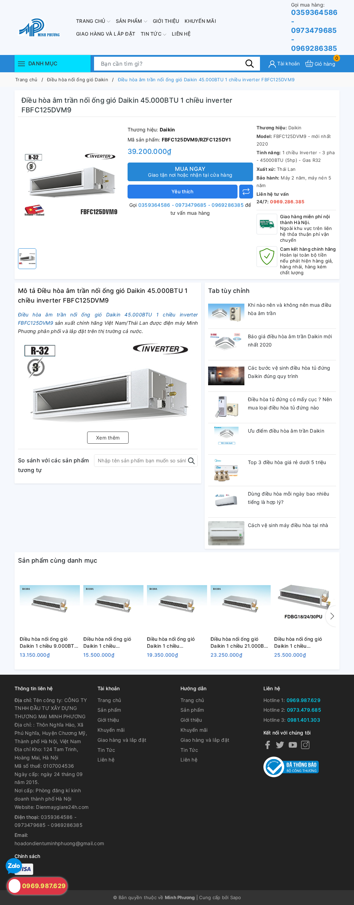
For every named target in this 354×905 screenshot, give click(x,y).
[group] (71, 184)
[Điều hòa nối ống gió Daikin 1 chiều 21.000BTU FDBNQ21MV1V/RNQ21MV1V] (241, 603)
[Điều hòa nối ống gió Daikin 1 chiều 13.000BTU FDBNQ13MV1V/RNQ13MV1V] (113, 603)
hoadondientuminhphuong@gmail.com (59, 843)
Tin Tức (152, 34)
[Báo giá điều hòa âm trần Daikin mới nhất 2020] (226, 344)
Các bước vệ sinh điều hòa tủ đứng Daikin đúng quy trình (289, 372)
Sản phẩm (130, 21)
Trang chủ (91, 21)
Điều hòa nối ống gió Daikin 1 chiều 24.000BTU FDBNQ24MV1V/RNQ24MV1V (304, 642)
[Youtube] (293, 744)
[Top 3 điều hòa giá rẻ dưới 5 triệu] (226, 470)
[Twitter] (280, 744)
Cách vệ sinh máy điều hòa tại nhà (288, 525)
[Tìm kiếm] (249, 63)
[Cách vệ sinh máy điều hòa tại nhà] (226, 533)
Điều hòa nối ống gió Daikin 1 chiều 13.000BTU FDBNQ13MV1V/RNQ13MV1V (113, 642)
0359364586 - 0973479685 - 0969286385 (314, 27)
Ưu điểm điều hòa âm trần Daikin (286, 431)
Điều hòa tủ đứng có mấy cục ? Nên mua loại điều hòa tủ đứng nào (290, 403)
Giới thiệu (166, 21)
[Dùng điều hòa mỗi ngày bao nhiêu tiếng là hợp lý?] (226, 502)
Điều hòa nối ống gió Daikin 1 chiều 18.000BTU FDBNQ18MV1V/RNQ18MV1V (177, 642)
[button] (331, 616)
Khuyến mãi (200, 21)
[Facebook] (267, 744)
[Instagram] (305, 744)
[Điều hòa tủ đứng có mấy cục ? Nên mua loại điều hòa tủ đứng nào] (226, 407)
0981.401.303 (303, 720)
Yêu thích (182, 191)
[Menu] (21, 63)
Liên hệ (181, 34)
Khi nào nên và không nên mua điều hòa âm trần (289, 309)
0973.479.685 (304, 710)
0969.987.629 (303, 700)
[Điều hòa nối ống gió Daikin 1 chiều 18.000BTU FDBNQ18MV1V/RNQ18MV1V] (177, 603)
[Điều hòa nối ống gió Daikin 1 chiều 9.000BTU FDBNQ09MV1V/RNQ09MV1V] (50, 603)
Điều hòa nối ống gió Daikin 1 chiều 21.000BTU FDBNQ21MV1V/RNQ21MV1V (241, 642)
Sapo (235, 897)
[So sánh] (246, 191)
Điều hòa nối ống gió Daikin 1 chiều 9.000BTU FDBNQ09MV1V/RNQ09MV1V (50, 642)
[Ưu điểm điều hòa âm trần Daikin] (226, 439)
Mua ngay (190, 171)
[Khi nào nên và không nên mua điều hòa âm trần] (226, 313)
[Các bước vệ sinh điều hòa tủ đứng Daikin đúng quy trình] (226, 376)
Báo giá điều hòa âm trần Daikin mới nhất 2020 (290, 340)
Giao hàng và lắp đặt (105, 34)
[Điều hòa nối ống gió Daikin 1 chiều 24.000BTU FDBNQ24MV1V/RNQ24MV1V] (304, 603)
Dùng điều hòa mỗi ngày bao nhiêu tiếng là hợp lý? (288, 498)
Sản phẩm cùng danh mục (57, 560)
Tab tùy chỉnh (229, 290)
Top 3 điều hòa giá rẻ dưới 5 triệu (287, 462)
